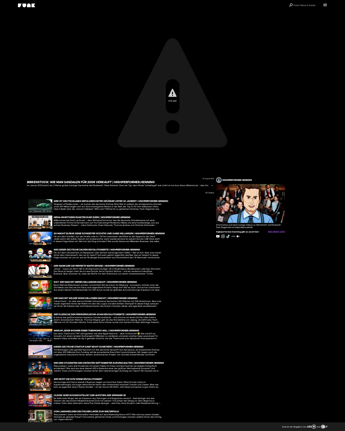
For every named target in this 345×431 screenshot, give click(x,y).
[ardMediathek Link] (233, 236)
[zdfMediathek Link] (238, 236)
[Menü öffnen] (325, 5)
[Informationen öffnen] (212, 185)
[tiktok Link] (228, 236)
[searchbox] (307, 5)
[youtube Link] (218, 236)
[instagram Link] (223, 236)
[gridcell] (120, 206)
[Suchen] (290, 5)
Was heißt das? (276, 232)
